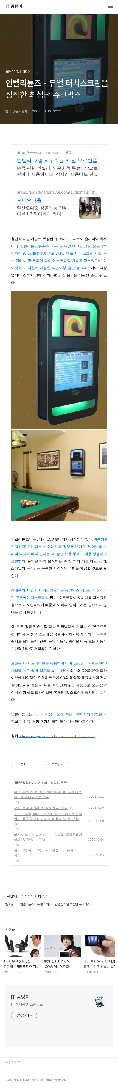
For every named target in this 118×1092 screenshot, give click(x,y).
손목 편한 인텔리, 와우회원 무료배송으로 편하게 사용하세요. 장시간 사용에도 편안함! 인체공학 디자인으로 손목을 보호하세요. (57, 171)
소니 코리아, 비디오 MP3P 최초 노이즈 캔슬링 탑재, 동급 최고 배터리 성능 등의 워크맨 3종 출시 (48, 819)
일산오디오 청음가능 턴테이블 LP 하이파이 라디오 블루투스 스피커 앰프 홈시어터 (42, 211)
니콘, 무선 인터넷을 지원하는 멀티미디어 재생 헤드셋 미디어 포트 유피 (48, 794)
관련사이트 (13, 1062)
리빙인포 (12, 1072)
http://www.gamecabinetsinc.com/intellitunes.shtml (57, 736)
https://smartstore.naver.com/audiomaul (53, 192)
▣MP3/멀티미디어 (27, 783)
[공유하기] (31, 765)
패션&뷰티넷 (14, 1081)
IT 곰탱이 (13, 6)
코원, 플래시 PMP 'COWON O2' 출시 (41, 808)
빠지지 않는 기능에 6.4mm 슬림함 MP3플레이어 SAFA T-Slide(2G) (48, 837)
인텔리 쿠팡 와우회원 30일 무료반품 (57, 160)
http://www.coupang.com (40, 152)
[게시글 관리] (38, 765)
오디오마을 (29, 200)
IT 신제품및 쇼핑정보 (27, 1004)
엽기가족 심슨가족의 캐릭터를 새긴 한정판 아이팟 (47, 852)
